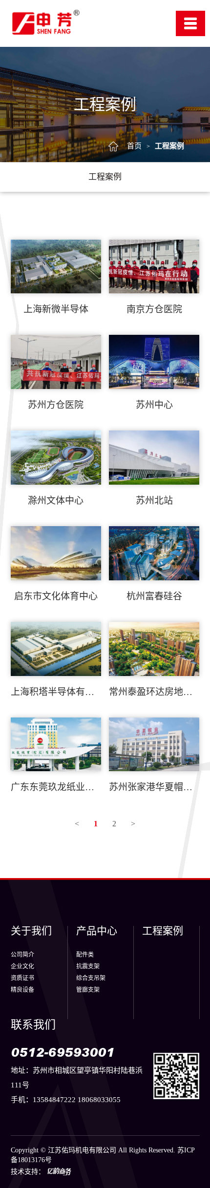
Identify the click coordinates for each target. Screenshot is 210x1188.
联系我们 (33, 1024)
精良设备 (22, 990)
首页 (134, 146)
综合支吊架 (90, 978)
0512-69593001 (62, 1052)
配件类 (85, 955)
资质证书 (22, 978)
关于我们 (31, 931)
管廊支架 (88, 990)
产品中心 (96, 931)
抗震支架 (88, 966)
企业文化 (22, 966)
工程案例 (169, 146)
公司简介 (22, 955)
